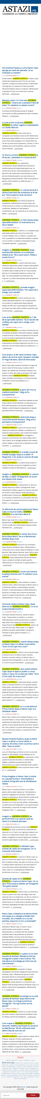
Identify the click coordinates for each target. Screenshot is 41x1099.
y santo (18, 1066)
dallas (22, 1068)
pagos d (31, 1066)
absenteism (29, 1071)
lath (24, 1075)
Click (18, 75)
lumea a (16, 1070)
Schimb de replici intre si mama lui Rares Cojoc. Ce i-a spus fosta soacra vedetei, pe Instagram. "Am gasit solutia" (20, 882)
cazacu (36, 1063)
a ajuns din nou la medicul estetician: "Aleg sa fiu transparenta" (19, 392)
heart (4, 1066)
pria (28, 1065)
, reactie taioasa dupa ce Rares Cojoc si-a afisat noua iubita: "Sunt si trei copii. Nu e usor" (20, 644)
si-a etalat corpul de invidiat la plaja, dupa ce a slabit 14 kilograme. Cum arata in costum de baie (20, 454)
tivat (21, 1077)
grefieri (32, 1077)
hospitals (16, 1077)
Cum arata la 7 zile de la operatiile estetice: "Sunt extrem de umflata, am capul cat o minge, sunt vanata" (20, 321)
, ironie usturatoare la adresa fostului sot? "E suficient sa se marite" (19, 574)
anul (31, 1073)
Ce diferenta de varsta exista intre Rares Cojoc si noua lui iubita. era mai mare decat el (20, 511)
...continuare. (15, 94)
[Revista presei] (20, 15)
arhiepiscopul (34, 1070)
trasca (37, 1066)
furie (37, 1077)
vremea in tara (15, 1071)
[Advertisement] (20, 38)
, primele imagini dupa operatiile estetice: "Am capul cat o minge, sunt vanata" (20, 289)
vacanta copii (24, 1070)
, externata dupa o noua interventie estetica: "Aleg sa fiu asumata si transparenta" (19, 419)
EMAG (20, 1057)
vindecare (34, 1068)
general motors (7, 1070)
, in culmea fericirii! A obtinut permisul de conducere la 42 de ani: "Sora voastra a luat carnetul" (20, 192)
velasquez (29, 1075)
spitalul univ (7, 1068)
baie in (27, 1068)
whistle (9, 1077)
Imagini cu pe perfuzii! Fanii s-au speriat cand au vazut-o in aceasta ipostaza (17, 818)
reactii (20, 1060)
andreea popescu (12, 1060)
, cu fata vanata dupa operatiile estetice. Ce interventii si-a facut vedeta (20, 222)
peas (31, 1063)
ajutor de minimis (20, 1078)
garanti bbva (17, 1075)
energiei (27, 1060)
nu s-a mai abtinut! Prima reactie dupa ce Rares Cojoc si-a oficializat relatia (19, 709)
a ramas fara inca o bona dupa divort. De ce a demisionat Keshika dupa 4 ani (19, 536)
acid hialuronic (20, 1065)
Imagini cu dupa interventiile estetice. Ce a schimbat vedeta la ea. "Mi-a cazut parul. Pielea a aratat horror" (19, 254)
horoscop (8, 1062)
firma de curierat (8, 1065)
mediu (36, 1071)
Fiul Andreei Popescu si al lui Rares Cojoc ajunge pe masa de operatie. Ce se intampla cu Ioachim (20, 70)
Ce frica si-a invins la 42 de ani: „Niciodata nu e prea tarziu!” (20, 156)
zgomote (6, 1071)
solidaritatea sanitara (9, 1073)
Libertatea (19, 160)
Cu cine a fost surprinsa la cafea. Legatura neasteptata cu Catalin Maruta (20, 125)
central (26, 1077)
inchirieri (16, 1068)
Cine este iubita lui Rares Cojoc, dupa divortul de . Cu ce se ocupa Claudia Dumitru (20, 606)
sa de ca (25, 1066)
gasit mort (25, 1073)
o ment (32, 1060)
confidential (11, 1066)
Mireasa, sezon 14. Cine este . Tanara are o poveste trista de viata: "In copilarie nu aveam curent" (20, 102)
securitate (9, 1075)
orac (19, 1073)
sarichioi (26, 1063)
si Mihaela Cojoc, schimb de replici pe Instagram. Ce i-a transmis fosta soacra (19, 848)
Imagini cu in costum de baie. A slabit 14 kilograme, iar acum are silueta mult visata (20, 476)
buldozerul (19, 1063)
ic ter (23, 1071)
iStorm (22, 1087)
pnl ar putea (34, 1065)
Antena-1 (19, 108)
